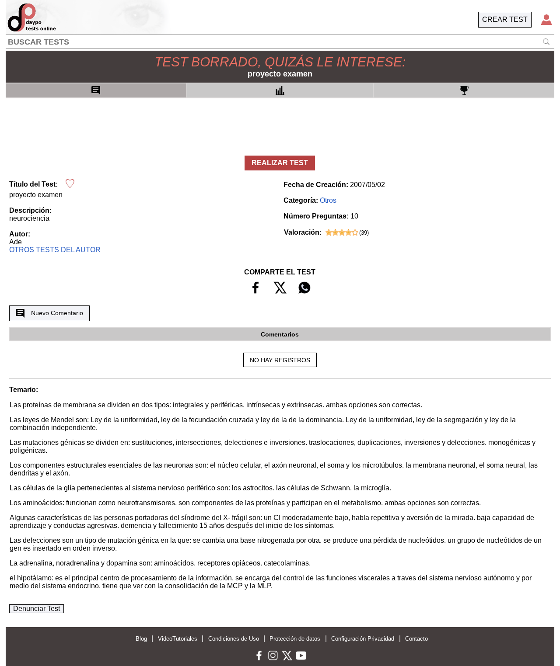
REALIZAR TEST (280, 162)
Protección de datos (295, 638)
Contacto (416, 638)
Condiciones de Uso (233, 638)
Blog (141, 638)
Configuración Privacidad (362, 638)
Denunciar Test (36, 608)
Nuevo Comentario (57, 312)
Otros (328, 200)
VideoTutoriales (177, 638)
